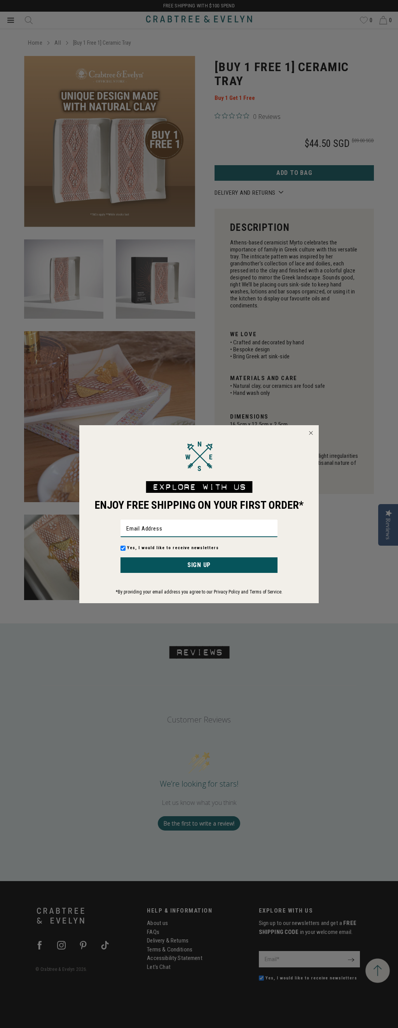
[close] (311, 433)
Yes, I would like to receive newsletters (173, 547)
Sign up (199, 565)
